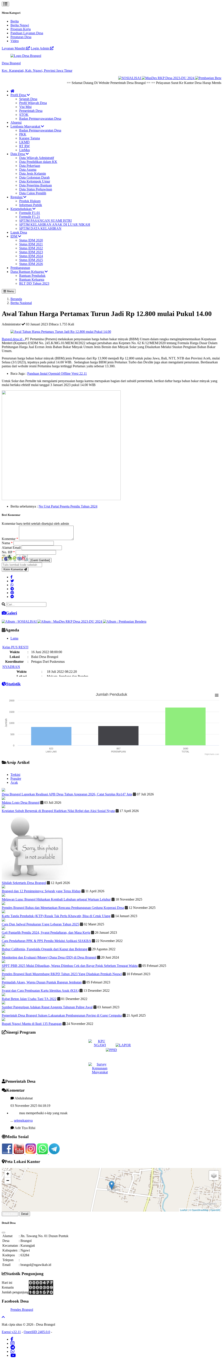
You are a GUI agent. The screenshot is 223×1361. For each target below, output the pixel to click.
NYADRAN (11, 660)
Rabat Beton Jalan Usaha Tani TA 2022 (29, 999)
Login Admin (40, 48)
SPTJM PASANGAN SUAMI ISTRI (45, 220)
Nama (7, 543)
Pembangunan (20, 268)
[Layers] (214, 1175)
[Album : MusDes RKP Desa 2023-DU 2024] (70, 621)
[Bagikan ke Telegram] (12, 589)
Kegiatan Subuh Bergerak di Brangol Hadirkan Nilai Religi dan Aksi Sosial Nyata (58, 811)
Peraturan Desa (20, 37)
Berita (14, 21)
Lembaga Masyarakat (25, 126)
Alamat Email (12, 547)
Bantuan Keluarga (31, 279)
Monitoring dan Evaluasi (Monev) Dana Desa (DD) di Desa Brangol (49, 957)
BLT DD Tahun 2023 (34, 283)
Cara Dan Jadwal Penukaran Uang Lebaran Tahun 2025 (40, 924)
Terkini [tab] (15, 774)
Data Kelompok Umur (34, 181)
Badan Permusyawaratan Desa (40, 118)
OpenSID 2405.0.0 (37, 1332)
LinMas (24, 150)
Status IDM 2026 (31, 264)
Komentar (10, 539)
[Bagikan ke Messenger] (12, 596)
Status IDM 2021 (31, 244)
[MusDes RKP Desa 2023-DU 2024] (155, 78)
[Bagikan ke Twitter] (12, 581)
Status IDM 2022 (31, 248)
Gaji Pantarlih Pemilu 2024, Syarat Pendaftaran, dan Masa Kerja (46, 932)
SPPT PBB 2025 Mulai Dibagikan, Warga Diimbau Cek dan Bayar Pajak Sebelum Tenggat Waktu (70, 966)
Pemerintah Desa (30, 111)
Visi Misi (25, 107)
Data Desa (18, 154)
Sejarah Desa (28, 99)
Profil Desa (18, 95)
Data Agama (27, 169)
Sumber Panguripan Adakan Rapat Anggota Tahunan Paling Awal (47, 1007)
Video (14, 41)
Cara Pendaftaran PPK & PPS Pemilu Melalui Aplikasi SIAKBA (46, 941)
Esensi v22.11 (11, 1332)
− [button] (7, 1180)
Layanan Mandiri (14, 48)
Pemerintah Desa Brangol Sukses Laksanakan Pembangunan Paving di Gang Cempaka (62, 1015)
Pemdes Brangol (21, 1309)
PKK (22, 134)
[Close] (3, 1232)
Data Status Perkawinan (35, 189)
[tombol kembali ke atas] (3, 1317)
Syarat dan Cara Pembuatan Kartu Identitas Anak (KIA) (40, 990)
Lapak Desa (18, 232)
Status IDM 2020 (31, 240)
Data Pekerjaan (29, 166)
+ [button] (7, 1173)
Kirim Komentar (13, 569)
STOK (24, 114)
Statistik (13, 684)
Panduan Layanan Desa (26, 33)
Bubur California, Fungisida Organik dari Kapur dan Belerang (44, 949)
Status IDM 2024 (31, 256)
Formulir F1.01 (29, 213)
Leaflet (183, 1210)
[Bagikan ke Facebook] (11, 577)
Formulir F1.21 (29, 217)
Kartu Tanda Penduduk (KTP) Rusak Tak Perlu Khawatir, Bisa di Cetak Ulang (56, 916)
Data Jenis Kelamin (32, 173)
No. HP (8, 552)
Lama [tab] (14, 638)
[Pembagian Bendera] (197, 78)
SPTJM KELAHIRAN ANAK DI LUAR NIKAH (54, 224)
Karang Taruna (29, 138)
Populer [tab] (15, 778)
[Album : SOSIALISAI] (19, 621)
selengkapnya (23, 1113)
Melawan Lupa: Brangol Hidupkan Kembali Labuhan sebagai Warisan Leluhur (56, 899)
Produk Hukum (30, 201)
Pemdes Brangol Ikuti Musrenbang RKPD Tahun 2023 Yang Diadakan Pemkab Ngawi (62, 974)
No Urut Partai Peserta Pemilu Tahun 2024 (68, 506)
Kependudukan (21, 209)
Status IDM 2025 (31, 260)
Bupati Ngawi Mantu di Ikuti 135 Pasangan (32, 1024)
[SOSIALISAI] (116, 78)
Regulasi (16, 197)
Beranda (16, 299)
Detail (24, 1214)
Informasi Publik (30, 205)
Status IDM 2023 (31, 252)
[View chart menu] (216, 695)
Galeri (11, 613)
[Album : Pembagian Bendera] (124, 621)
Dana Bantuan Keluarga (27, 272)
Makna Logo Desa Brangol (20, 802)
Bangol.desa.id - (13, 339)
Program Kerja (20, 29)
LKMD (24, 142)
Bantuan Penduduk (32, 275)
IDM (14, 236)
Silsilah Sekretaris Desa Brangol (24, 883)
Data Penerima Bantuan (35, 185)
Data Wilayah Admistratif (36, 158)
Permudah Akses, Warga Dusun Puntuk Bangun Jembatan (42, 982)
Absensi (16, 122)
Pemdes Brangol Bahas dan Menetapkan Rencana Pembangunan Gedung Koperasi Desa (63, 908)
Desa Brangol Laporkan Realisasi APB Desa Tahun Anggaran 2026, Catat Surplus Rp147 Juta (67, 794)
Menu (10, 291)
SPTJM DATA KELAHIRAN (40, 228)
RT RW (24, 146)
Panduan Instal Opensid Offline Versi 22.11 (57, 373)
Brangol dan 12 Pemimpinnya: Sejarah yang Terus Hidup (41, 891)
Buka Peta (10, 1214)
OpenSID (215, 1210)
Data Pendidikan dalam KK (38, 162)
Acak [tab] (14, 782)
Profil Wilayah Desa (33, 103)
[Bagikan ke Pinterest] (12, 593)
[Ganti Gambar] (40, 560)
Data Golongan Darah (34, 177)
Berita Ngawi (19, 25)
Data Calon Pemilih (32, 193)
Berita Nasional (21, 303)
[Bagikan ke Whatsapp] (12, 585)
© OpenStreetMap (198, 1210)
